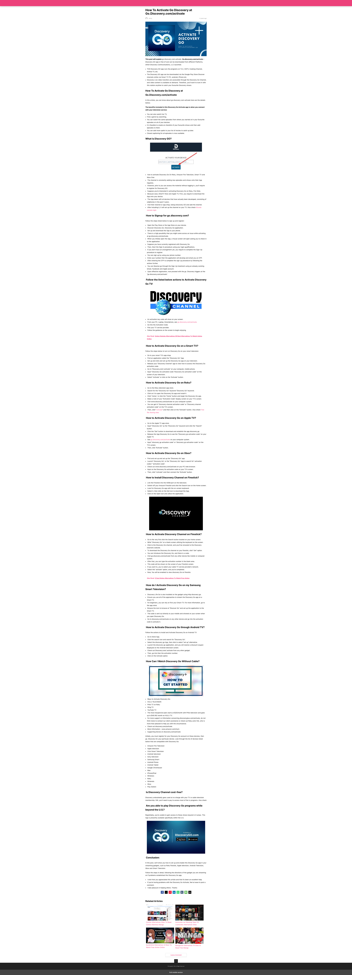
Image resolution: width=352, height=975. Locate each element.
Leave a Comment (176, 955)
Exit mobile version (176, 972)
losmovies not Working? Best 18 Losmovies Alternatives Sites (187, 923)
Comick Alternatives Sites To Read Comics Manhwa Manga (158, 923)
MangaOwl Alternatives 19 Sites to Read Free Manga (188, 947)
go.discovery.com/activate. (187, 322)
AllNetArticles (176, 3)
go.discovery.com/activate (160, 439)
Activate (159, 410)
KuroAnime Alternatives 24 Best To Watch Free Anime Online (159, 946)
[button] (162, 892)
